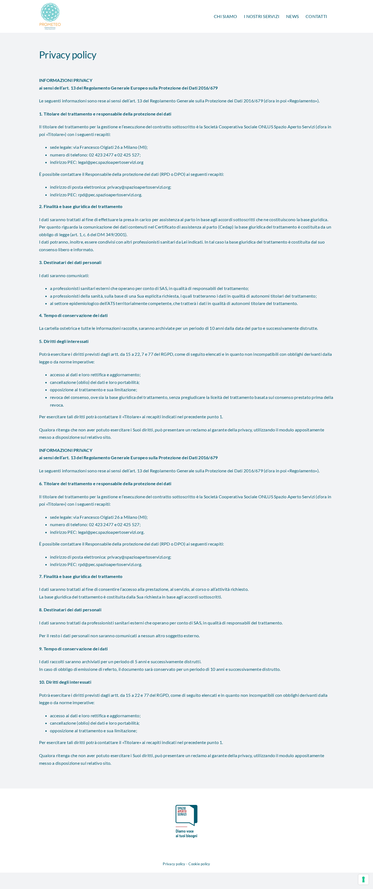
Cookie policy (199, 864)
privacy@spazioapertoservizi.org (138, 186)
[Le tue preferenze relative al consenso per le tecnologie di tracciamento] (363, 879)
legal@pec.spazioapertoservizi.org (111, 162)
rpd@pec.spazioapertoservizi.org (109, 194)
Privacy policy (174, 864)
